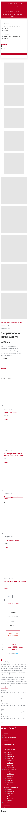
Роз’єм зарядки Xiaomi (11, 540)
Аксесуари (7, 752)
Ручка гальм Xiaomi (10, 412)
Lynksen (16, 653)
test (5, 807)
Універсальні (11, 767)
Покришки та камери (10, 787)
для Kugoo (10, 758)
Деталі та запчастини (12, 323)
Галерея (6, 30)
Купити (3, 368)
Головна (3, 323)
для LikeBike (10, 761)
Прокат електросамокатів (12, 26)
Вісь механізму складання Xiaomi (15, 581)
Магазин (6, 24)
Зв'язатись (4, 44)
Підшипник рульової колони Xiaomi (13, 497)
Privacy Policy (4, 688)
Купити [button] (6, 419)
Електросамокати (9, 750)
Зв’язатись (7, 805)
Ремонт (6, 28)
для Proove (10, 763)
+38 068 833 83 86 (13, 633)
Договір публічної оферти (13, 603)
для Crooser (10, 765)
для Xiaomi (10, 754)
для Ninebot (10, 756)
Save (2, 723)
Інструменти (7, 802)
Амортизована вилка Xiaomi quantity (12, 364)
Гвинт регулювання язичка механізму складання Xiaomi (13, 454)
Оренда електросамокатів (15, 647)
